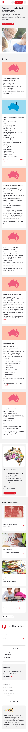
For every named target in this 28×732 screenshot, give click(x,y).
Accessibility (6, 696)
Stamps (5, 634)
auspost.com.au (7, 684)
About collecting (7, 687)
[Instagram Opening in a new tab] (14, 701)
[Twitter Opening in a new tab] (10, 701)
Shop (4, 638)
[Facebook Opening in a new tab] (17, 701)
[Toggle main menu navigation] (25, 2)
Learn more (7, 657)
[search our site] (12, 2)
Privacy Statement (8, 690)
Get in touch (6, 676)
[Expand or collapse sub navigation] (24, 634)
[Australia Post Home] (3, 2)
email (4, 319)
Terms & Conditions (8, 693)
